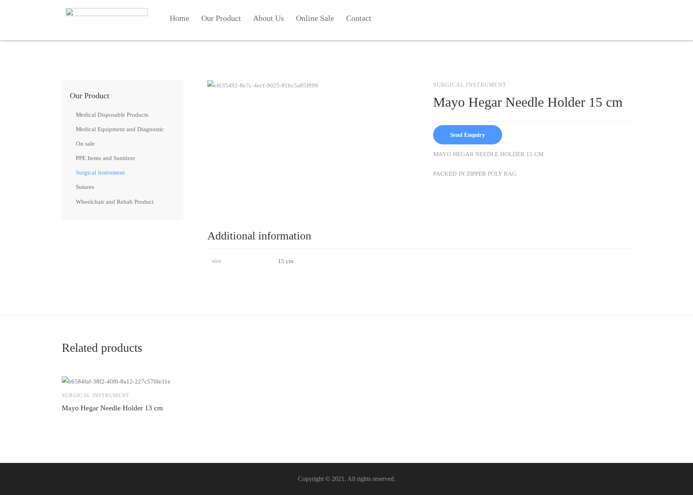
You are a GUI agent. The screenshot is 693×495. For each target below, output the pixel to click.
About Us (268, 18)
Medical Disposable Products (112, 115)
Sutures (85, 187)
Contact (358, 18)
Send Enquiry (467, 135)
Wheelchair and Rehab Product (115, 202)
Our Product (221, 18)
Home (179, 18)
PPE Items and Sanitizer (105, 158)
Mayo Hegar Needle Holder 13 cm (112, 408)
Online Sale (315, 18)
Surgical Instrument (100, 172)
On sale (85, 143)
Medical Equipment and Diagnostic (120, 129)
